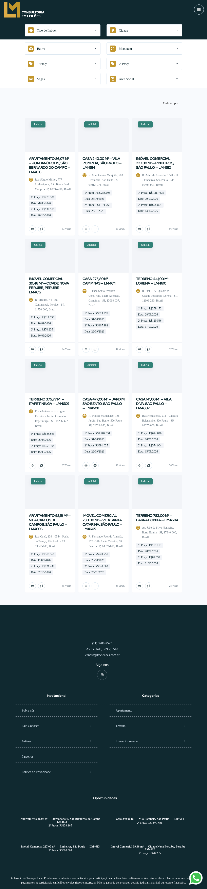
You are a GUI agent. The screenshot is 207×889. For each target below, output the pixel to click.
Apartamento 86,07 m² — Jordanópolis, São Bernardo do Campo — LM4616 (60, 836)
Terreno (121, 742)
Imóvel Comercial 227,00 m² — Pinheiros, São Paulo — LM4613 (60, 862)
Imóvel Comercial (127, 757)
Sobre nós (28, 726)
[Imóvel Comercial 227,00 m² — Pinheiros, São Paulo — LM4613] (60, 854)
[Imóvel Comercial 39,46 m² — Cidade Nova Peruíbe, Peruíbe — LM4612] (149, 854)
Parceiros (27, 772)
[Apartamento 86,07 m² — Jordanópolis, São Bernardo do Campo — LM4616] (60, 827)
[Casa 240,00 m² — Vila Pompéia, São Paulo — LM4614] (149, 827)
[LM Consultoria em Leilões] (24, 9)
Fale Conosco (30, 742)
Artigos (26, 757)
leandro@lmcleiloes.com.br (101, 671)
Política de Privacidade (36, 788)
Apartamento (124, 726)
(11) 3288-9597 (102, 659)
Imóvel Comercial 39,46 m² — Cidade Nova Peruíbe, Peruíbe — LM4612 (150, 864)
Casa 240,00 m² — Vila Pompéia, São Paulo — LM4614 (150, 835)
